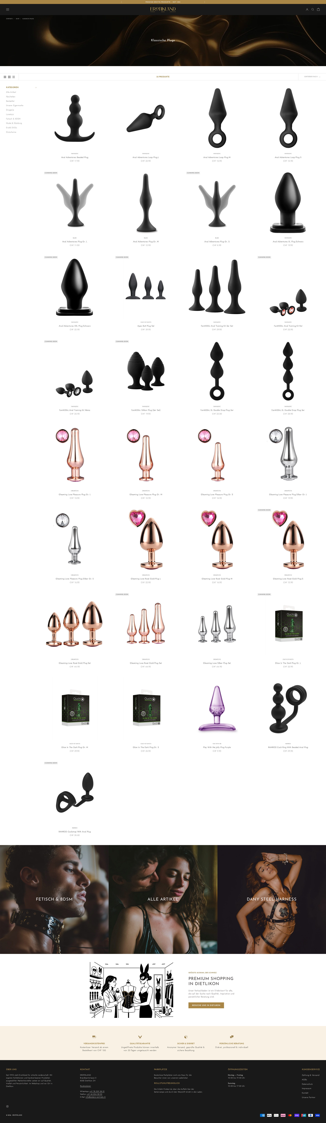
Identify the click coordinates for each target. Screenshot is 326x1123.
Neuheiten (10, 96)
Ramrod (288, 744)
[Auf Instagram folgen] (7, 1106)
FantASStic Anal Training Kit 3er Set (217, 326)
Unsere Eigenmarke (14, 105)
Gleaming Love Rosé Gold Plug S (288, 578)
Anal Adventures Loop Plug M (216, 157)
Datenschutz (307, 1084)
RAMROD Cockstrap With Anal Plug (75, 831)
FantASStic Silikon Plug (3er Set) (145, 410)
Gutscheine (11, 132)
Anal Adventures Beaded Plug (74, 157)
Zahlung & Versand (310, 1075)
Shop (17, 19)
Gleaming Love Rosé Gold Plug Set (75, 663)
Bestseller (10, 101)
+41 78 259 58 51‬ (97, 1091)
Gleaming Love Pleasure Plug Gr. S (217, 494)
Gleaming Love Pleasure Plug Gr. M (146, 494)
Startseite (9, 19)
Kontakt (305, 1092)
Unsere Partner (308, 1097)
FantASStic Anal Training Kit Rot (288, 326)
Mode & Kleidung (14, 123)
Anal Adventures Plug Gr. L (74, 241)
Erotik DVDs (11, 127)
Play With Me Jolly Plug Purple (217, 747)
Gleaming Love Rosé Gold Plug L (146, 578)
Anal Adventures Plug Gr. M (146, 241)
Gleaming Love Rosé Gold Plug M (217, 578)
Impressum (306, 1088)
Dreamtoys (74, 491)
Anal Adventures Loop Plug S (288, 157)
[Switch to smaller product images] (9, 77)
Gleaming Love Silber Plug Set (217, 663)
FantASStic (74, 154)
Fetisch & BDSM (13, 118)
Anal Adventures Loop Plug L (146, 157)
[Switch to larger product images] (5, 77)
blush (75, 238)
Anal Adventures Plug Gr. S (217, 241)
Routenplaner (85, 1086)
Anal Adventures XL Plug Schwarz (288, 241)
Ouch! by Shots (146, 322)
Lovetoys (10, 114)
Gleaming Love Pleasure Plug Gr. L (75, 494)
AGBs (304, 1079)
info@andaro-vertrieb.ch (96, 1097)
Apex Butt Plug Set (146, 326)
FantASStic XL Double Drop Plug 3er (288, 410)
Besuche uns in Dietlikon (206, 1005)
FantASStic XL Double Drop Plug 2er (217, 410)
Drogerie (10, 109)
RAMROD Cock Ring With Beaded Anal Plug (288, 747)
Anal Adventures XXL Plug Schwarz (75, 326)
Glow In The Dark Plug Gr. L (288, 663)
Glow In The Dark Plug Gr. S (146, 747)
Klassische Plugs (28, 19)
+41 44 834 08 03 (94, 1094)
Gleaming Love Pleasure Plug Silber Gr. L (288, 494)
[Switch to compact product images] (13, 77)
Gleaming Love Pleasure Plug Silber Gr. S (75, 578)
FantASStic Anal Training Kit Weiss (74, 410)
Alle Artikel (11, 92)
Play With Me (217, 744)
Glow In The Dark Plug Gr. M (75, 747)
